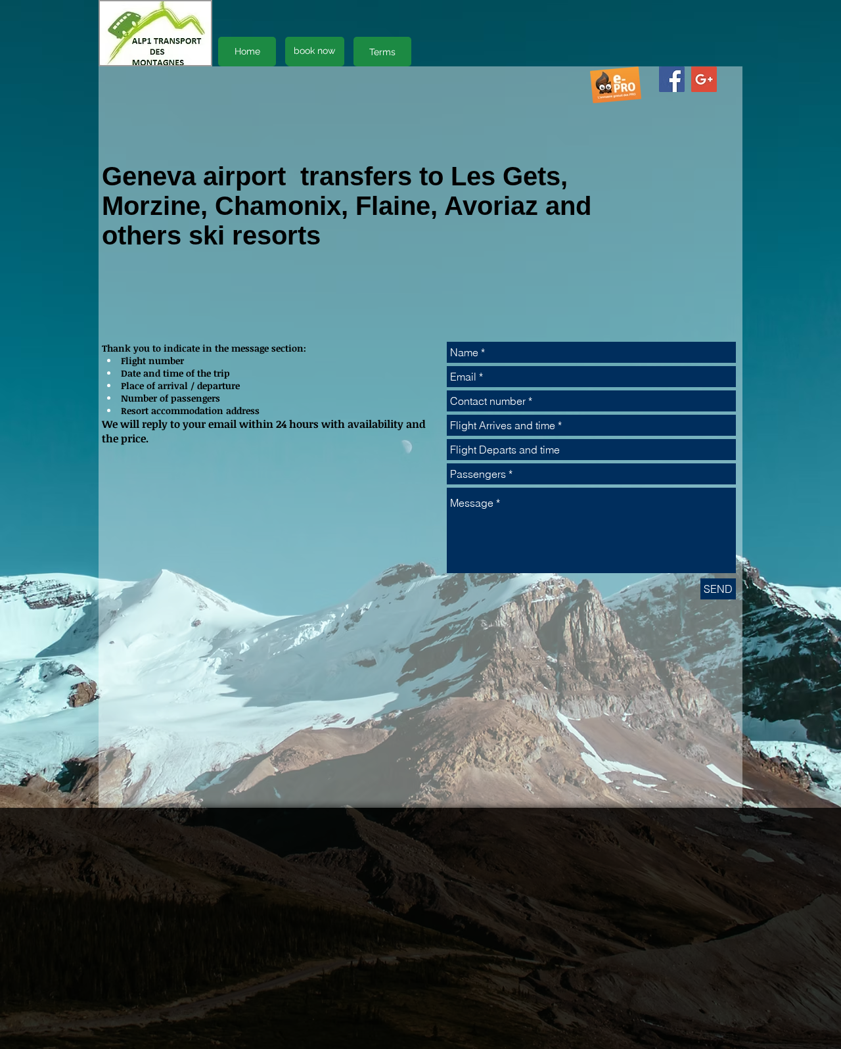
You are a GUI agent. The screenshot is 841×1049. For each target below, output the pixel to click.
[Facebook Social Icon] (672, 79)
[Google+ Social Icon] (704, 79)
